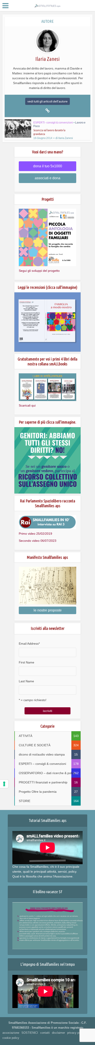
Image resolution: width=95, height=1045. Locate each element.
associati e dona (47, 178)
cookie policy (10, 1037)
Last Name (26, 681)
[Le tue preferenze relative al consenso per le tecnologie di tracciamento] (4, 784)
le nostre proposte (48, 610)
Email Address (29, 643)
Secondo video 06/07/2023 (37, 540)
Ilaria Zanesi (65, 138)
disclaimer (58, 1032)
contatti (45, 1032)
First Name (26, 662)
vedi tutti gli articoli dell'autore (47, 101)
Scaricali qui (27, 405)
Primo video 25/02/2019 (35, 533)
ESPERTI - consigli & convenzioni (53, 122)
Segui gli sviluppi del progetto (39, 270)
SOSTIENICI (29, 1032)
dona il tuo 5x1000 (47, 166)
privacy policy (76, 1032)
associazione (10, 1032)
